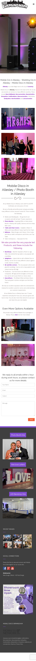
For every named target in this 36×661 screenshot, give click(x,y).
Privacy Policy (19, 644)
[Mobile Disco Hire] (4, 568)
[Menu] (34, 4)
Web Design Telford (8, 575)
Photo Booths (9, 221)
